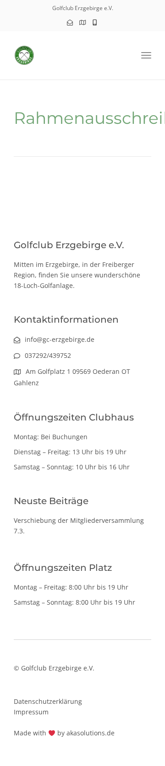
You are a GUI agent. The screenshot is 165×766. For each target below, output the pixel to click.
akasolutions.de (90, 733)
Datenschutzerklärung (48, 701)
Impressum (31, 711)
